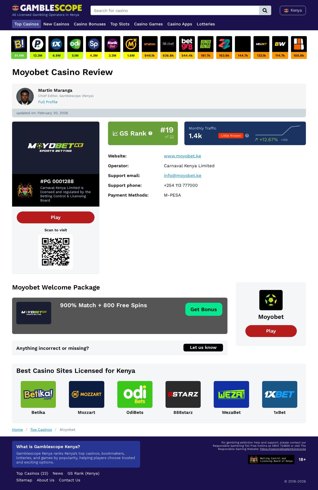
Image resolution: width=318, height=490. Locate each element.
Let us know (203, 347)
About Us (45, 480)
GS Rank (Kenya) (83, 473)
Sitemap (24, 480)
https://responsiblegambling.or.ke (283, 449)
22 (171, 136)
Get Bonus (203, 309)
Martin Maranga (55, 90)
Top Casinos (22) (32, 473)
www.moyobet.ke (182, 156)
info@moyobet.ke (182, 175)
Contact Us (69, 480)
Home (17, 429)
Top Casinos (41, 429)
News (58, 473)
